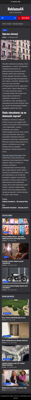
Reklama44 (15, 8)
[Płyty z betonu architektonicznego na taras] (15, 307)
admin (4, 37)
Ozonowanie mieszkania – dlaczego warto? (15, 206)
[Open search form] (15, 18)
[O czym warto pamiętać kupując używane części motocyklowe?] (15, 276)
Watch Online (25, 18)
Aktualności (7, 313)
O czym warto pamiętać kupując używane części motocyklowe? (15, 287)
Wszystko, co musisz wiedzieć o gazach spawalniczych (12, 262)
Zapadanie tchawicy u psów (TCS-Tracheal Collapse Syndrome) (13, 364)
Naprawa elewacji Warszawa (12, 155)
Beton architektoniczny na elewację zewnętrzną (15, 340)
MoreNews (24, 396)
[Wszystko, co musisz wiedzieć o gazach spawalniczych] (15, 251)
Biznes (5, 30)
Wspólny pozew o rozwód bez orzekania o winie (14, 388)
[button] (2, 18)
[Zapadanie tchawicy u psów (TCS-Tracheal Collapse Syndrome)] (15, 353)
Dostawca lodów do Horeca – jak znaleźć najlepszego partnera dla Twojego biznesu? (14, 237)
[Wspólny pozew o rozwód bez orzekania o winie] (15, 378)
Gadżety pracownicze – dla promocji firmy (15, 200)
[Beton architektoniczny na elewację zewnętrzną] (15, 330)
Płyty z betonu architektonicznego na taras (14, 318)
